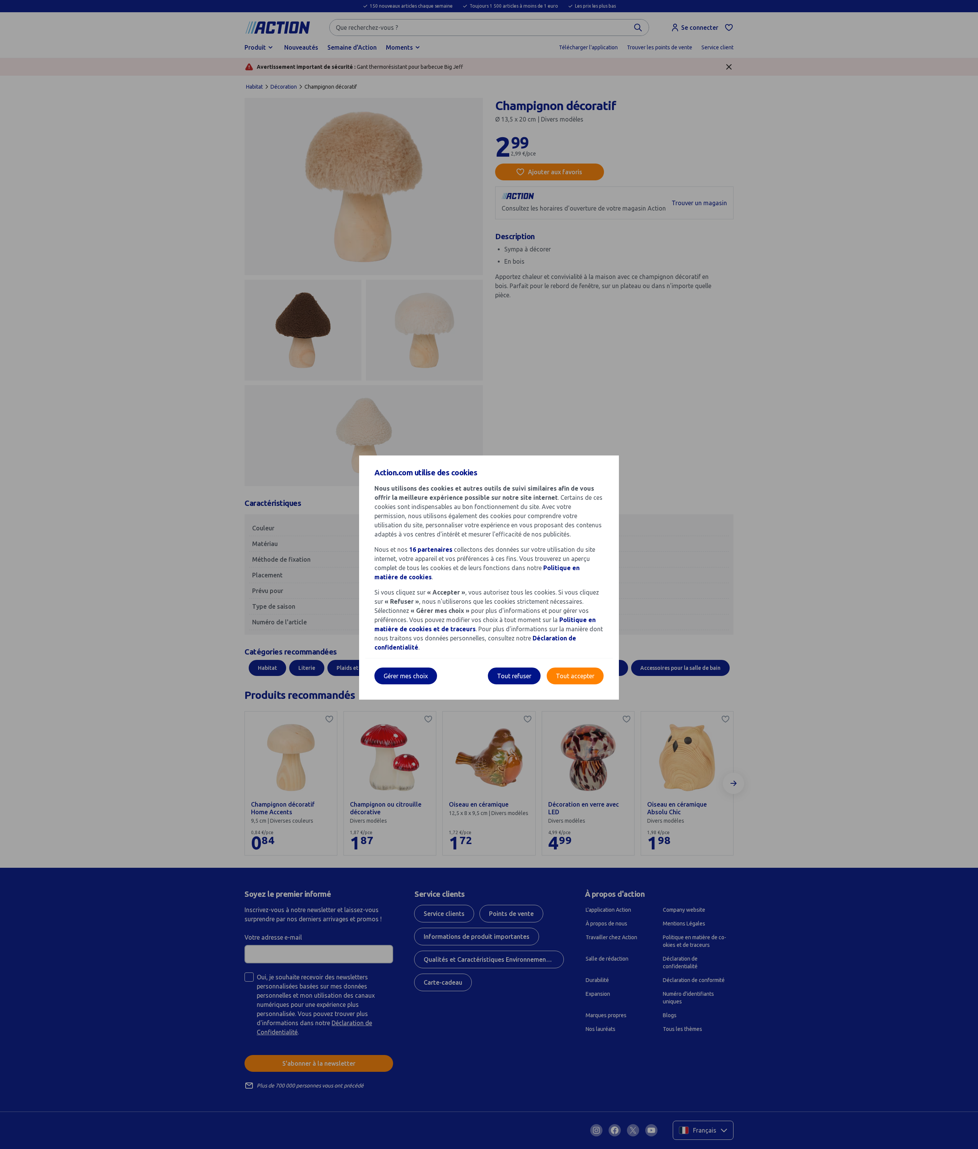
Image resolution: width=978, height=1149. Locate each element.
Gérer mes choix (406, 676)
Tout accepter (575, 676)
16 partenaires (430, 549)
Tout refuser (514, 676)
